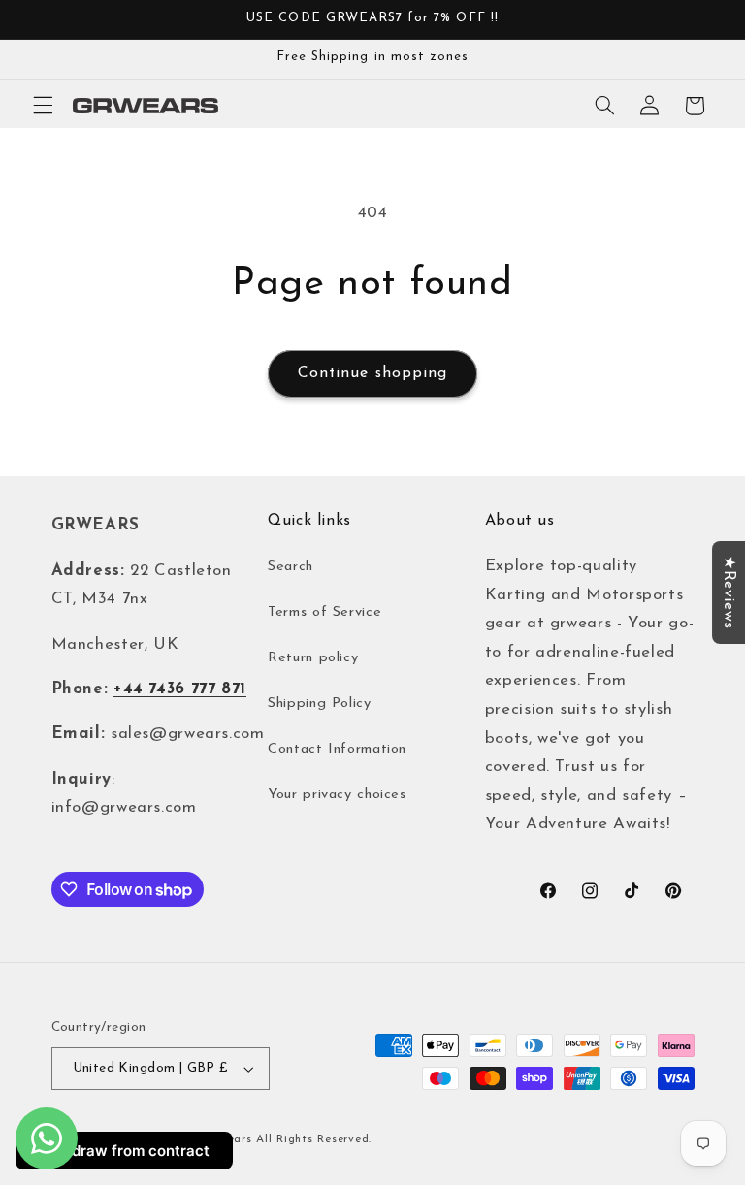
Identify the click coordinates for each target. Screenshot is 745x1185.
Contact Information (337, 749)
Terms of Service (324, 612)
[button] (42, 105)
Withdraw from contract (124, 1150)
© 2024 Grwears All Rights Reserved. (264, 1139)
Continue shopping (372, 373)
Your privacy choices (337, 794)
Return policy (313, 658)
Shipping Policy (319, 703)
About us (520, 520)
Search (290, 567)
